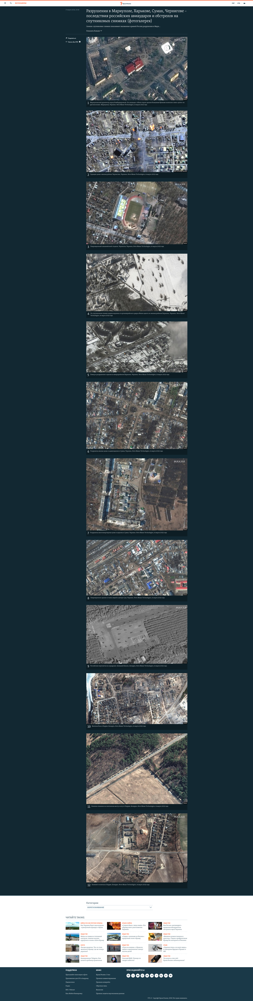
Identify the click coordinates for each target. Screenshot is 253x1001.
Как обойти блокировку (74, 993)
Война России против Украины (91, 923)
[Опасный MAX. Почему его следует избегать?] (114, 959)
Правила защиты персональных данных (110, 993)
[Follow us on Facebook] (128, 975)
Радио (68, 986)
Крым (165, 945)
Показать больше (93, 31)
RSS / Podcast (70, 990)
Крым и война (127, 923)
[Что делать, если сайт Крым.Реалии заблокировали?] (155, 959)
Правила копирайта (103, 982)
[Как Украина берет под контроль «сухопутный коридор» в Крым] (72, 926)
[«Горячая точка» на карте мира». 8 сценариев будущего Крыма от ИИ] (155, 948)
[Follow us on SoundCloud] (156, 975)
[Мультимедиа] (244, 3)
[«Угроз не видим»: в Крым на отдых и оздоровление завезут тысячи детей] (114, 948)
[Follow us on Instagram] (142, 975)
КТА (238, 3)
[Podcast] (166, 975)
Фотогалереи (20, 3)
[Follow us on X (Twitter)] (133, 975)
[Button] (71, 39)
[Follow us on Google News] (147, 975)
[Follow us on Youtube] (138, 975)
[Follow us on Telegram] (152, 975)
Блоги (83, 945)
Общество (166, 923)
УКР (233, 3)
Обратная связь (101, 986)
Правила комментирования (106, 978)
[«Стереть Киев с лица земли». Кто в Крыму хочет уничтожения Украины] (114, 926)
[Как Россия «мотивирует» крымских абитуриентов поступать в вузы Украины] (155, 926)
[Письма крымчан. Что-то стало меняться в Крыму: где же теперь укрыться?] (72, 948)
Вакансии (99, 990)
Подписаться (70, 982)
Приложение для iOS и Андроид (77, 978)
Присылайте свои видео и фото (76, 975)
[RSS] (161, 975)
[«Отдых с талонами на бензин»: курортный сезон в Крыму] (114, 937)
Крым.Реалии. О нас (103, 975)
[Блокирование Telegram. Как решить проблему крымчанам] (72, 959)
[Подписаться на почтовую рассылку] (170, 975)
